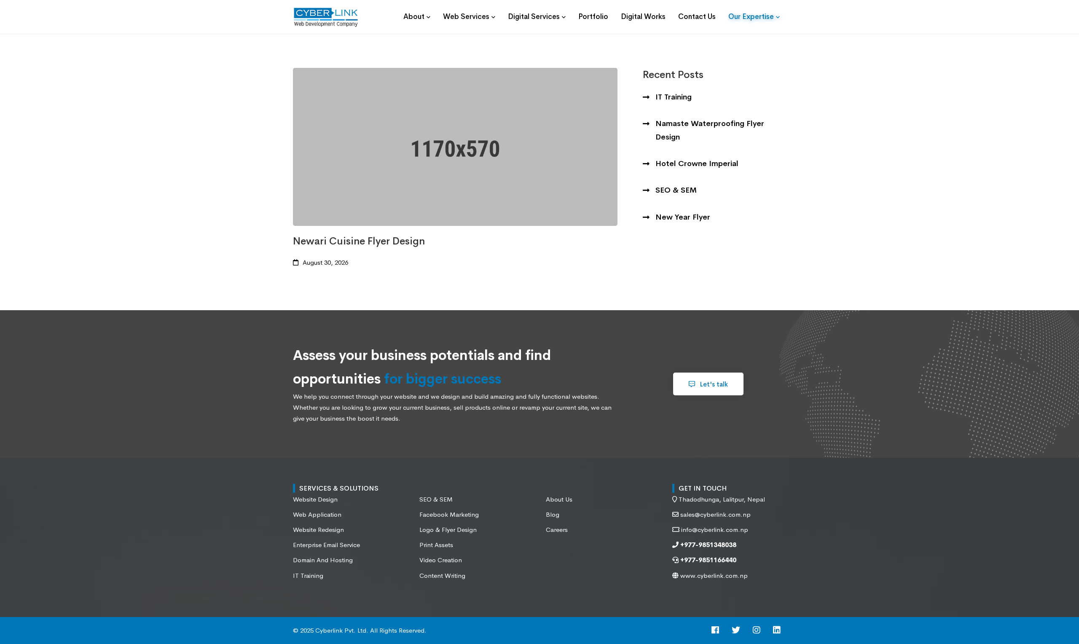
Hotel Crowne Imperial (696, 163)
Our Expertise (751, 16)
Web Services (466, 16)
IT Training (673, 97)
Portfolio (593, 16)
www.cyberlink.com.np (713, 576)
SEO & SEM (676, 190)
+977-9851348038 (707, 545)
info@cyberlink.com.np (714, 530)
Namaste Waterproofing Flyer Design (709, 130)
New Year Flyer (682, 217)
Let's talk (713, 384)
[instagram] (756, 630)
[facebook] (715, 630)
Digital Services (534, 16)
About (413, 16)
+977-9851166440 (707, 560)
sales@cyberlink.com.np (715, 514)
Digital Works (643, 16)
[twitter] (736, 630)
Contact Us (697, 16)
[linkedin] (777, 630)
